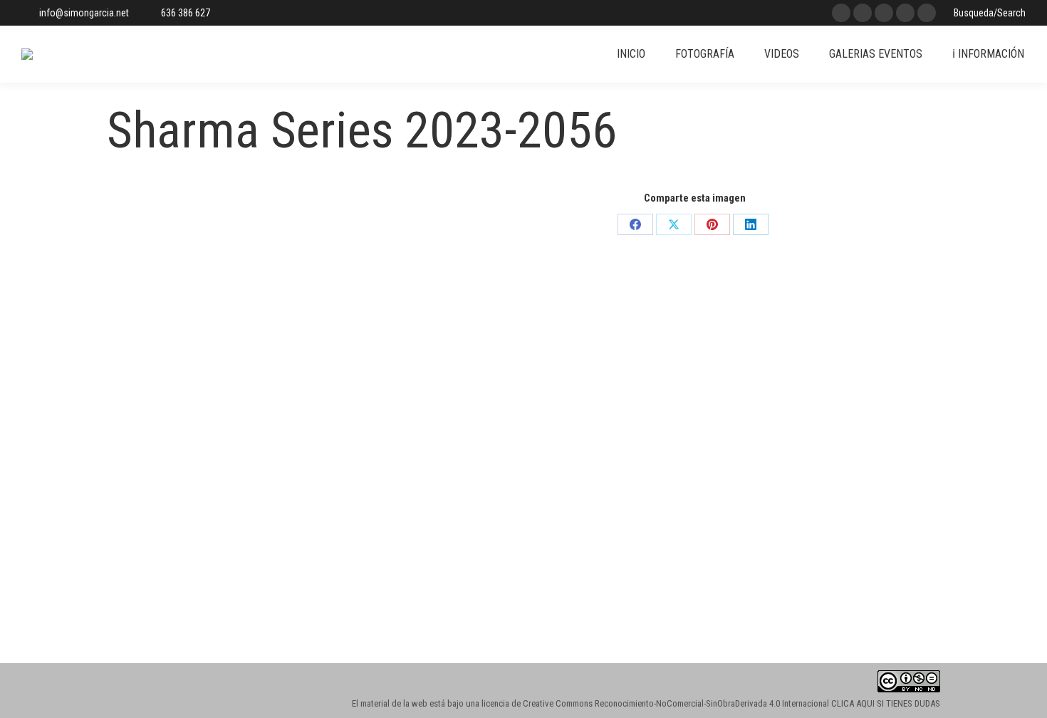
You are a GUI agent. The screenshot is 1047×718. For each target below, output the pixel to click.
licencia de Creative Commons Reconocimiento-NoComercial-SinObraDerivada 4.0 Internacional (655, 703)
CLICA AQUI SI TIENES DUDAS (885, 703)
